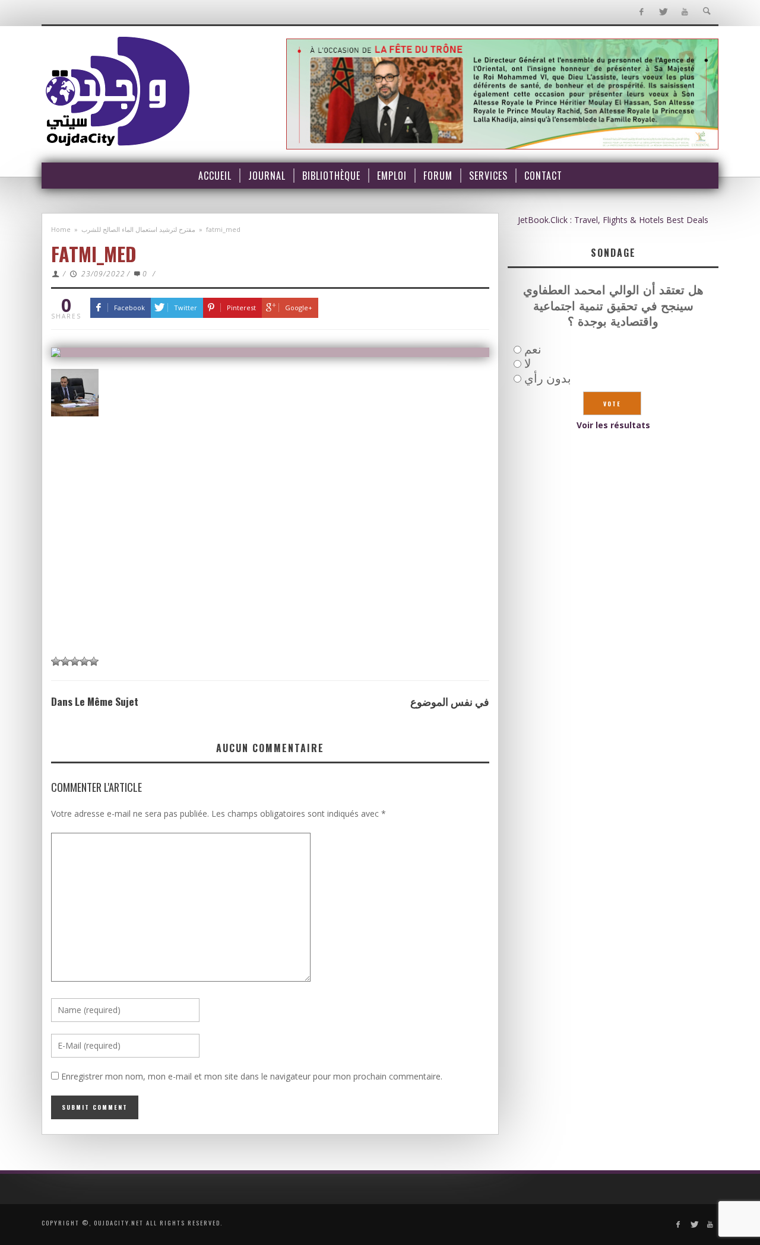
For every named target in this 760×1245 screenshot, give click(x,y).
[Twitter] (663, 12)
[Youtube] (685, 12)
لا (527, 363)
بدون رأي (547, 378)
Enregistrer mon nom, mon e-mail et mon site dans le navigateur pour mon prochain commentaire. (251, 1076)
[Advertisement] (270, 559)
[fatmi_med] (270, 352)
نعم (533, 349)
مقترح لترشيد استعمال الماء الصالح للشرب (138, 229)
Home (61, 229)
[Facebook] (641, 12)
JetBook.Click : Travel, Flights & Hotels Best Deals (613, 219)
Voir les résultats (613, 425)
